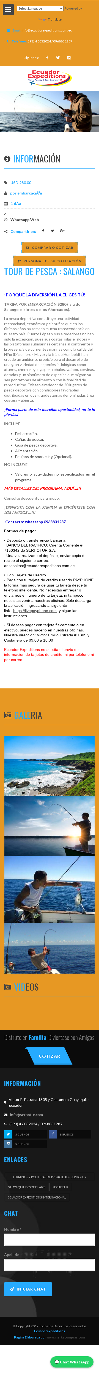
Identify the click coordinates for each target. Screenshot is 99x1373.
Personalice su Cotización (52, 261)
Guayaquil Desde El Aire (26, 1187)
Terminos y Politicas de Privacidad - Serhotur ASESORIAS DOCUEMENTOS (49, 1178)
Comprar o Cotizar (52, 247)
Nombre (12, 1229)
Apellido (12, 1254)
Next (89, 111)
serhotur (60, 1187)
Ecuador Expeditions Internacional (37, 1197)
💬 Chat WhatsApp (71, 1362)
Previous (9, 111)
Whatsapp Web (24, 219)
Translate (55, 19)
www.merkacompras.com (65, 1337)
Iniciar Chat (31, 1289)
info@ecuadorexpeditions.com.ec (47, 30)
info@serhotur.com (26, 1114)
